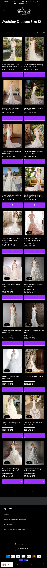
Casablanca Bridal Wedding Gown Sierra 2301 (33, 65)
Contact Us (8, 524)
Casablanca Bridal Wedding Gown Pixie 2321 (11, 109)
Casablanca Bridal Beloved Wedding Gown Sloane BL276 (12, 65)
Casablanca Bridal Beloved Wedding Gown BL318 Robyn (34, 196)
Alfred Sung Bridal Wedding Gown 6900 (33, 285)
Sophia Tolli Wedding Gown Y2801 (33, 377)
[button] (4, 11)
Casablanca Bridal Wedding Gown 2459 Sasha (11, 196)
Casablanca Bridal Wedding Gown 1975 (33, 109)
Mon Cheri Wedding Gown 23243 (11, 285)
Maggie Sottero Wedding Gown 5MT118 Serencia (32, 239)
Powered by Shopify (38, 564)
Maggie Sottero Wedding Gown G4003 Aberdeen (10, 469)
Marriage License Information (14, 529)
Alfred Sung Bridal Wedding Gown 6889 (11, 331)
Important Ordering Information (15, 519)
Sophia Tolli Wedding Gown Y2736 (11, 423)
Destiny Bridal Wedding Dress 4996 (34, 331)
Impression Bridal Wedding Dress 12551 (11, 377)
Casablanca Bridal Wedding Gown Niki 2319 (11, 152)
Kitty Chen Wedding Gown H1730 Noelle (33, 423)
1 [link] (14, 492)
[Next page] (32, 491)
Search (6, 515)
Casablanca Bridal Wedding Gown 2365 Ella (33, 152)
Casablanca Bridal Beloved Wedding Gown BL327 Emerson (11, 240)
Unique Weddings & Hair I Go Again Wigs (20, 564)
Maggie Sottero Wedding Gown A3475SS (32, 469)
